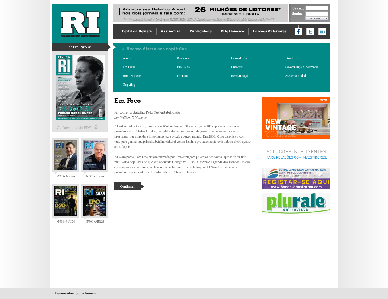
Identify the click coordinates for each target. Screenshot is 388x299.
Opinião (182, 75)
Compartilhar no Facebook (298, 31)
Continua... (127, 186)
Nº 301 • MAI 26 (66, 221)
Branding (183, 58)
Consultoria (239, 58)
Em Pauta (183, 66)
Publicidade (200, 31)
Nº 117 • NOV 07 (80, 47)
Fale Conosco (232, 31)
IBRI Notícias (132, 75)
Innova (90, 293)
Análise (128, 58)
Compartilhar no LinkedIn (322, 31)
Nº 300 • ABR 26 (95, 221)
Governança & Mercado (301, 66)
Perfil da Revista (137, 31)
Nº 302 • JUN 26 (95, 176)
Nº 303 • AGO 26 (65, 176)
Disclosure (292, 58)
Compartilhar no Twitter (310, 31)
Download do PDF (76, 127)
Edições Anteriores (270, 31)
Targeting (129, 84)
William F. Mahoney (133, 117)
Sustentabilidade (296, 75)
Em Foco (129, 66)
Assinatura (171, 31)
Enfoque (237, 66)
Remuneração (240, 75)
